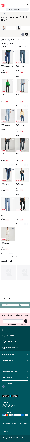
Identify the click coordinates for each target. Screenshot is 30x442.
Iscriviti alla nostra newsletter (11, 318)
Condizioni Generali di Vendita (8, 422)
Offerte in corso (8, 423)
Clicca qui (14, 324)
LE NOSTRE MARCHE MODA (7, 377)
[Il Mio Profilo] (23, 5)
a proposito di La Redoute (8, 354)
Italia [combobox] (5, 431)
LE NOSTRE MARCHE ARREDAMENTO (9, 371)
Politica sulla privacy (17, 423)
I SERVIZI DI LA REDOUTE (7, 360)
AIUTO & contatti (6, 366)
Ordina (4, 39)
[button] (27, 5)
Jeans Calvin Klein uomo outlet (10, 305)
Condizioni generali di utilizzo (12, 425)
